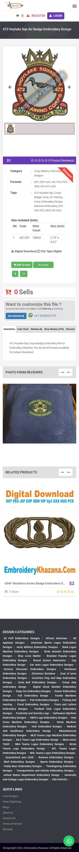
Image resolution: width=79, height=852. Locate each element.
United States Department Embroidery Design (31, 775)
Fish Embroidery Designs (44, 700)
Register (38, 15)
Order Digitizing (12, 801)
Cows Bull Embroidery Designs (37, 682)
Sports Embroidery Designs (56, 761)
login (57, 15)
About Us (8, 812)
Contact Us (9, 818)
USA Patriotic (59, 779)
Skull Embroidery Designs (19, 761)
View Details (37, 527)
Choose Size (38, 535)
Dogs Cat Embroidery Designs (33, 691)
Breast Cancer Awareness (49, 660)
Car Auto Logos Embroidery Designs (52, 664)
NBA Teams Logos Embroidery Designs (39, 744)
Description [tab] (9, 329)
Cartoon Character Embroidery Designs (30, 669)
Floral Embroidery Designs (33, 704)
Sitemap (7, 829)
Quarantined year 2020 (20, 757)
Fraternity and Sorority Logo (32, 713)
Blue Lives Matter (29, 655)
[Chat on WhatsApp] (68, 840)
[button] (10, 103)
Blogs (6, 807)
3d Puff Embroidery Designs (22, 638)
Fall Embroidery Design (33, 695)
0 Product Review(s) (61, 160)
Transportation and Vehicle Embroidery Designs (45, 770)
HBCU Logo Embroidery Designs (48, 717)
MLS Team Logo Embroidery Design (37, 739)
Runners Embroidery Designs (56, 757)
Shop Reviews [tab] (54, 329)
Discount (70, 329)
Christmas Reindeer (43, 673)
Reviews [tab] (36, 329)
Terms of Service (12, 823)
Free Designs (10, 796)
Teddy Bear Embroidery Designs (23, 766)
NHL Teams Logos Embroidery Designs (52, 752)
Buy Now (43, 264)
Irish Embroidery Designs (47, 726)
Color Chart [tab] (23, 329)
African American (56, 638)
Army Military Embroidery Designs (37, 647)
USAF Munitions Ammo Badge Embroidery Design (37, 583)
